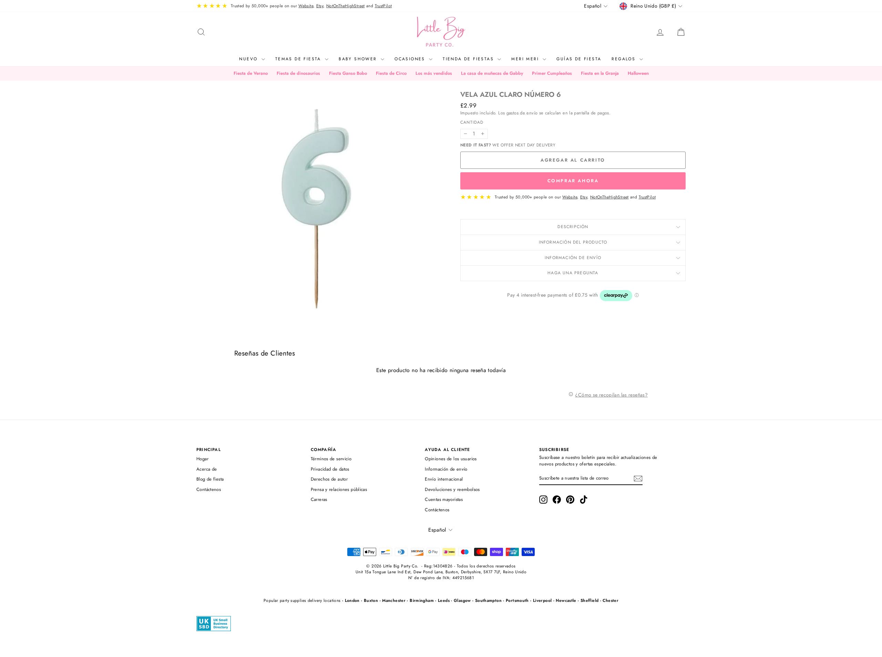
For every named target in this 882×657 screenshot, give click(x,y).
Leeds (444, 600)
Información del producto (573, 242)
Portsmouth (517, 600)
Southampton (488, 600)
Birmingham (422, 600)
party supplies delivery (301, 600)
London (352, 600)
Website (305, 6)
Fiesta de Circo (391, 73)
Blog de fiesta (210, 479)
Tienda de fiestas (469, 59)
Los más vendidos (434, 73)
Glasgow (462, 600)
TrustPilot (383, 6)
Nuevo (249, 59)
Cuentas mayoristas (444, 499)
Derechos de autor (329, 479)
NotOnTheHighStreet (345, 6)
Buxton (371, 600)
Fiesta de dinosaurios (298, 73)
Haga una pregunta (572, 273)
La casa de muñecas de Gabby (492, 73)
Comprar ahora (573, 180)
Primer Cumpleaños (552, 73)
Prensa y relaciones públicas (339, 489)
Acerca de (206, 469)
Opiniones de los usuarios (450, 458)
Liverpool (542, 600)
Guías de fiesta (578, 59)
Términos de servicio (331, 458)
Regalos (624, 59)
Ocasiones (410, 59)
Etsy (320, 6)
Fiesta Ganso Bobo (348, 73)
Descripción (572, 227)
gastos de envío (522, 113)
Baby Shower (359, 59)
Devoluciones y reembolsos (452, 489)
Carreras (319, 499)
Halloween (638, 73)
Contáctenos (208, 489)
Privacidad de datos (330, 469)
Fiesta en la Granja (600, 73)
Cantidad (472, 122)
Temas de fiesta (299, 59)
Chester (610, 600)
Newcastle (566, 600)
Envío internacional (444, 479)
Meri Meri (526, 59)
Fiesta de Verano (251, 73)
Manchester (394, 600)
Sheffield (589, 600)
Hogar (202, 458)
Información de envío (573, 258)
